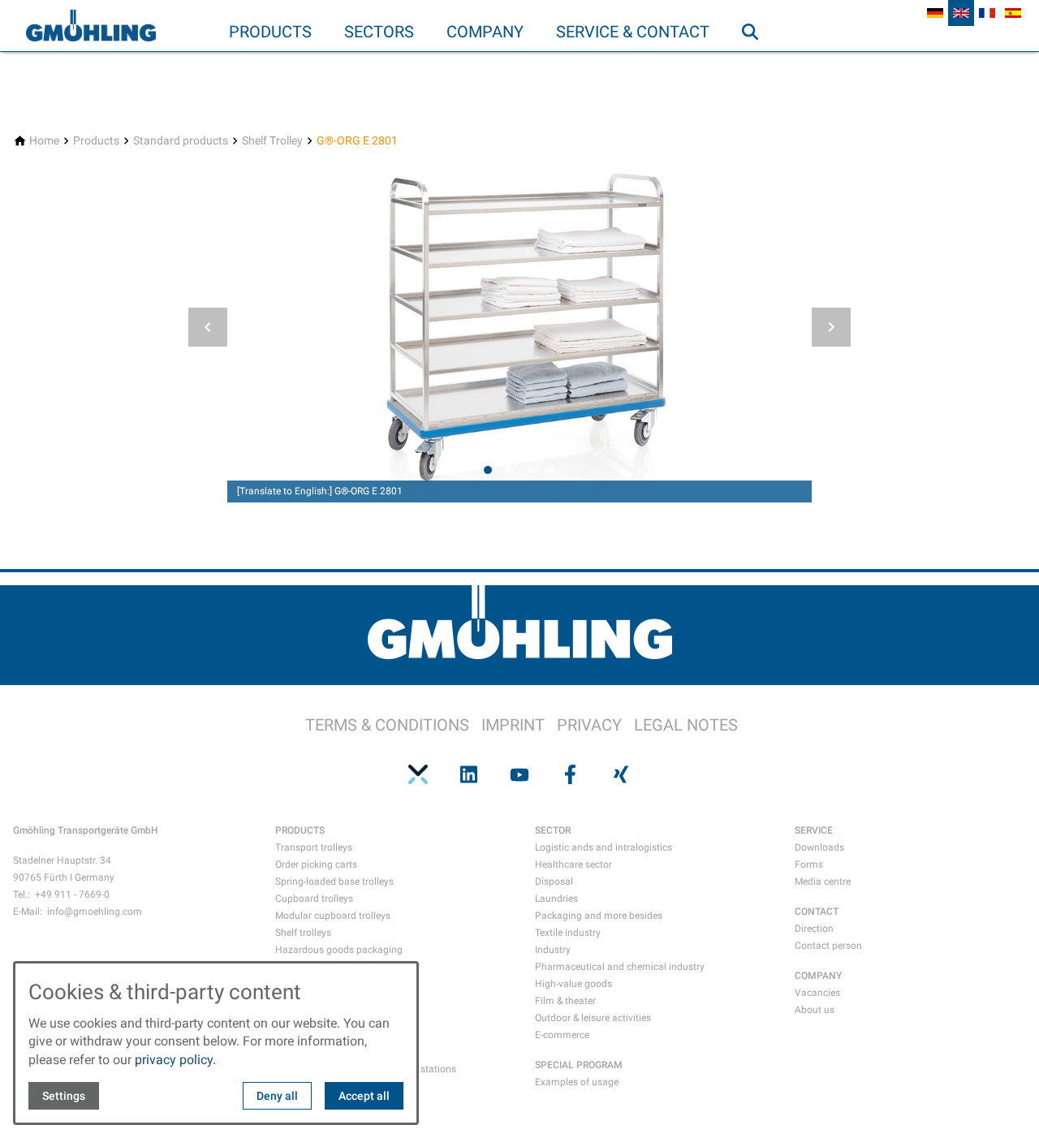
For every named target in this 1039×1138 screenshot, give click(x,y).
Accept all (364, 1095)
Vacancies (817, 992)
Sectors (379, 31)
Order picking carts (316, 864)
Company (485, 31)
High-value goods (573, 983)
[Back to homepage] (91, 26)
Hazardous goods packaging (339, 949)
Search (757, 64)
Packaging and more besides (598, 915)
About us (814, 1009)
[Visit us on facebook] (569, 774)
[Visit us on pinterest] (418, 774)
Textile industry (568, 932)
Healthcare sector (573, 864)
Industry (553, 949)
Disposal (554, 881)
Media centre (823, 881)
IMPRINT (513, 725)
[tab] (488, 470)
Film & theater (565, 1001)
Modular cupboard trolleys (332, 915)
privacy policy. (175, 1059)
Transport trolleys (313, 847)
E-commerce (562, 1035)
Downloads (819, 847)
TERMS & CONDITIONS (387, 725)
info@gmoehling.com (94, 911)
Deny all (277, 1095)
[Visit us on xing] (621, 774)
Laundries (556, 898)
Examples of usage (577, 1082)
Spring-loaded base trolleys (334, 881)
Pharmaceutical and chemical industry (620, 966)
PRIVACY (589, 725)
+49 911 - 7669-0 (72, 894)
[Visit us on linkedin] (468, 774)
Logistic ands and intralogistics (603, 847)
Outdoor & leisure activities (593, 1018)
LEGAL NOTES (686, 725)
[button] (207, 327)
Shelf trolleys (303, 932)
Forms (809, 864)
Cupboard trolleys (314, 898)
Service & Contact (632, 31)
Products (270, 31)
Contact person (828, 945)
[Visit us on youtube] (519, 774)
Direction (814, 928)
